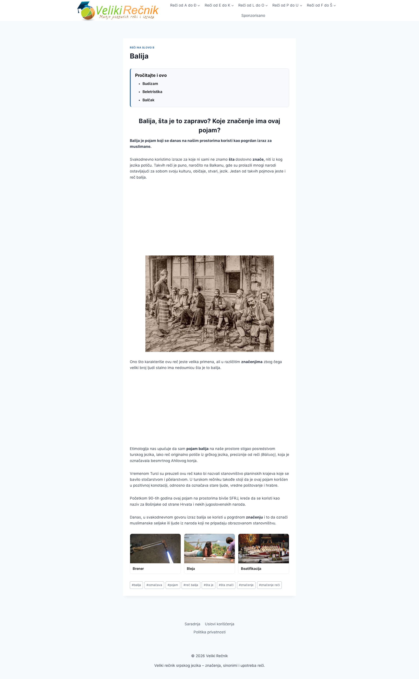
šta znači (226, 585)
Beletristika (152, 92)
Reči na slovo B (142, 47)
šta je (208, 585)
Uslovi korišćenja (219, 624)
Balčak (149, 100)
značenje (246, 585)
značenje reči (269, 585)
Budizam (150, 83)
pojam (173, 585)
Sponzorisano (253, 15)
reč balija (191, 585)
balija (136, 585)
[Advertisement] (209, 217)
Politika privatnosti (210, 632)
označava (154, 585)
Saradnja (192, 624)
